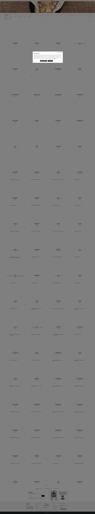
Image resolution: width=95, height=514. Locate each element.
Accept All (50, 60)
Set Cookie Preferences (43, 60)
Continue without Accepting (59, 52)
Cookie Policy (55, 58)
